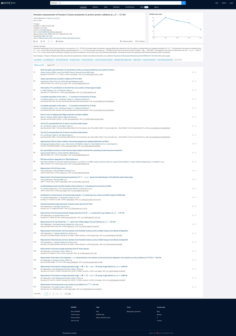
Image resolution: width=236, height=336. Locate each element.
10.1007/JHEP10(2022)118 (80, 164)
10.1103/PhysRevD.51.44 (88, 92)
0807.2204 (94, 235)
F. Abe (55, 206)
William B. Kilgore (63, 117)
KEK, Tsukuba (62, 206)
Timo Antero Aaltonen (59, 224)
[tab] (39, 65)
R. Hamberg (44, 99)
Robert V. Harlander (46, 117)
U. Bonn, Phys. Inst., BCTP (57, 81)
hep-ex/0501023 (71, 217)
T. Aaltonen (56, 233)
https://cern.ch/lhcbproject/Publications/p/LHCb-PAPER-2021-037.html (135, 56)
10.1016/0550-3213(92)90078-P (159, 128)
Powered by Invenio (70, 333)
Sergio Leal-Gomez (100, 162)
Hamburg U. (85, 99)
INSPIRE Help (100, 314)
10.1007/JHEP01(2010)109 (79, 190)
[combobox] (120, 3)
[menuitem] (216, 3)
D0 (41, 251)
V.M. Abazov (56, 251)
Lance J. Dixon (65, 144)
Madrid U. (54, 153)
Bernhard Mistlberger (72, 81)
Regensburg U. (74, 153)
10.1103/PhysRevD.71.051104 (90, 217)
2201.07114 (63, 164)
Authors (95, 7)
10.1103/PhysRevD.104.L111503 (92, 74)
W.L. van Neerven (60, 90)
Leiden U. (50, 90)
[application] (176, 28)
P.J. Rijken (44, 90)
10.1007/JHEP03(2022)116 (80, 83)
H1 (41, 188)
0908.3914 (70, 226)
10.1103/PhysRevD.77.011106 (87, 253)
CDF (42, 206)
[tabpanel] (118, 182)
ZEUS (47, 188)
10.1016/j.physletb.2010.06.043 (89, 226)
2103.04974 (74, 74)
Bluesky (159, 314)
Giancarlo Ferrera (81, 72)
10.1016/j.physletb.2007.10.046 (92, 262)
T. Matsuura (77, 99)
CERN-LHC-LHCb (47, 36)
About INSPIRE (75, 311)
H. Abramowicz (63, 197)
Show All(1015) (55, 18)
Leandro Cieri (61, 72)
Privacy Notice (75, 317)
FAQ (97, 311)
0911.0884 (63, 190)
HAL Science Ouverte (60, 38)
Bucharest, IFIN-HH (72, 188)
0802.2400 (71, 289)
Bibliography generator (134, 311)
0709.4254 (69, 253)
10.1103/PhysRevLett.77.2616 (77, 208)
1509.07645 (63, 181)
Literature (83, 7)
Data (142, 7)
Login (231, 3)
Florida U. (62, 215)
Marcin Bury (44, 162)
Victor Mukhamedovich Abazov (61, 269)
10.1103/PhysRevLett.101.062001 (91, 289)
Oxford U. (83, 162)
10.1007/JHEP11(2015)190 (80, 181)
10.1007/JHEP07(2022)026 (45, 32)
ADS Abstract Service (73, 38)
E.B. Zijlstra (62, 126)
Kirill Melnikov (79, 144)
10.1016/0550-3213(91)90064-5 (103, 101)
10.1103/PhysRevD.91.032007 (115, 271)
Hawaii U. (87, 144)
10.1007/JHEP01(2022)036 (80, 173)
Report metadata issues (103, 317)
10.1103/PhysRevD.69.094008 (90, 146)
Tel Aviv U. (72, 197)
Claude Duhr (44, 81)
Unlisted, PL (52, 162)
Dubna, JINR (64, 251)
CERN (53, 72)
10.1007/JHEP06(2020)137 (80, 155)
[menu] (211, 3)
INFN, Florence (70, 72)
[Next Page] (60, 293)
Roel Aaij (56, 170)
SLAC (81, 81)
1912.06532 (63, 155)
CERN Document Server (45, 38)
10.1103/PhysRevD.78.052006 (112, 235)
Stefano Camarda (46, 72)
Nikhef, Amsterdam (65, 170)
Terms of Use (75, 320)
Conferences (129, 7)
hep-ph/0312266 (71, 146)
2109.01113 (63, 173)
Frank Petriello (95, 144)
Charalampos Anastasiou (48, 144)
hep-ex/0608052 (72, 262)
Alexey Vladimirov (63, 153)
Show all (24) (178, 59)
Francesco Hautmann (63, 162)
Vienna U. (109, 162)
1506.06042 (70, 199)
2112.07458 (42, 30)
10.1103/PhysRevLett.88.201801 (93, 119)
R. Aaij (48, 18)
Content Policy (75, 314)
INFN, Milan (90, 72)
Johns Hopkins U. (112, 144)
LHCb (35, 18)
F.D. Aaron (62, 188)
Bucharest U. (85, 188)
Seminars (116, 7)
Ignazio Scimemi (45, 153)
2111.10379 (63, 83)
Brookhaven (72, 117)
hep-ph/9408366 (70, 92)
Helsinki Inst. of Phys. (73, 224)
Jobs (105, 7)
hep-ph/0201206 (73, 119)
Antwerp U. (74, 162)
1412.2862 (97, 271)
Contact (159, 320)
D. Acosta (56, 215)
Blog (158, 311)
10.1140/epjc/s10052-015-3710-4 (90, 199)
